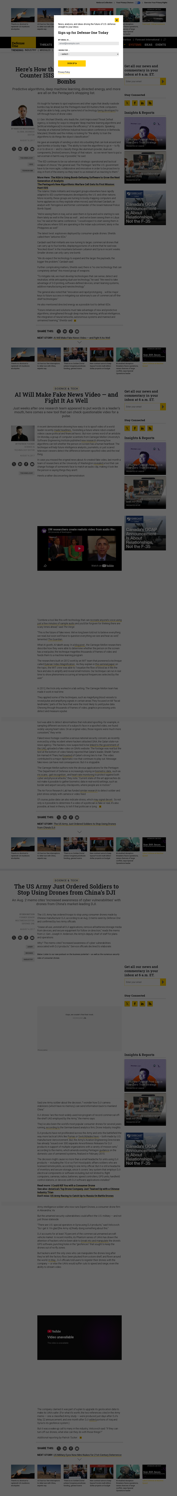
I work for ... (64, 50)
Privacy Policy (64, 72)
